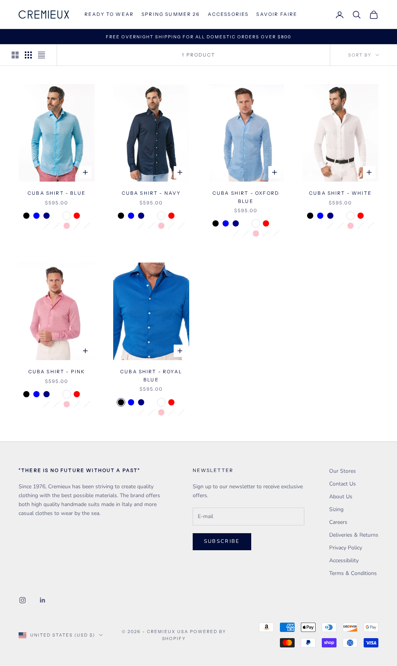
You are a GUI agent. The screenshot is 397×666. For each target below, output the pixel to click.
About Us (340, 496)
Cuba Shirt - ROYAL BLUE (151, 375)
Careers (338, 522)
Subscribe (222, 541)
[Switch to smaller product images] (28, 55)
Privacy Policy (345, 547)
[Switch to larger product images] (15, 55)
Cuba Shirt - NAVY (151, 193)
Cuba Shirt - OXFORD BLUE (245, 197)
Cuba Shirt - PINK (56, 371)
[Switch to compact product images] (41, 55)
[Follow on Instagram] (22, 600)
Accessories (228, 14)
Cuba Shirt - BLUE (57, 193)
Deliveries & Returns (353, 535)
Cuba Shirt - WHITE (340, 193)
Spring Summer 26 (171, 14)
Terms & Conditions (353, 573)
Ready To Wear (109, 14)
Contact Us (342, 483)
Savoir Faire (276, 14)
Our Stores (342, 471)
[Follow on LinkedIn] (43, 600)
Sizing (336, 509)
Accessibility (344, 560)
